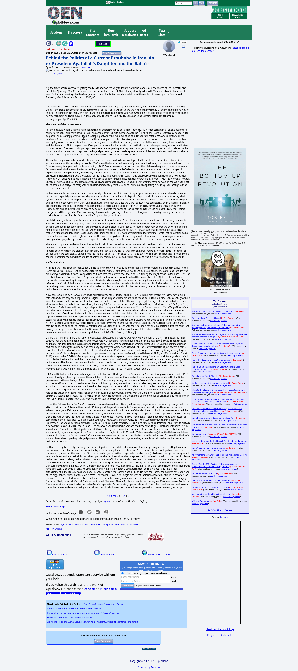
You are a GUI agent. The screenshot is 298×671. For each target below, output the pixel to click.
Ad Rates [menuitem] (144, 32)
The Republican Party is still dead (206, 318)
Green (98, 524)
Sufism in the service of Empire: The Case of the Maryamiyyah (74, 608)
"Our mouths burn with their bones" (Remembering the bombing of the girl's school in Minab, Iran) (216, 326)
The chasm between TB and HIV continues (210, 487)
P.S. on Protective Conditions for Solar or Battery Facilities (216, 353)
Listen (103, 44)
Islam (123, 524)
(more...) (136, 524)
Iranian (117, 524)
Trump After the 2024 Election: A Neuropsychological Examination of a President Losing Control (214, 465)
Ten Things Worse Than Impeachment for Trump (213, 311)
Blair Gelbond (226, 473)
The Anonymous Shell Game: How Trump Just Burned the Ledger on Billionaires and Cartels (217, 409)
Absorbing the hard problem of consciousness (212, 494)
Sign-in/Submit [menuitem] (110, 32)
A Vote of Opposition (201, 501)
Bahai (70, 524)
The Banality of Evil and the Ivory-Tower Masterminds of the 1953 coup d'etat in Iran (83, 613)
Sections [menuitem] (56, 33)
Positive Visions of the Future (204, 473)
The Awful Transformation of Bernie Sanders (211, 480)
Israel (129, 524)
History (105, 524)
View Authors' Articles (159, 554)
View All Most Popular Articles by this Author (103, 604)
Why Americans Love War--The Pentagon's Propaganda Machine (219, 455)
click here (223, 517)
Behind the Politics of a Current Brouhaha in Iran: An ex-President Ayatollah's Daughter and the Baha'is (100, 60)
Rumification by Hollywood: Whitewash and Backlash (70, 617)
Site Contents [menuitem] (92, 32)
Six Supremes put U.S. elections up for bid (210, 383)
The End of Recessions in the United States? (211, 360)
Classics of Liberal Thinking (220, 629)
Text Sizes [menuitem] (161, 32)
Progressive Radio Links (219, 635)
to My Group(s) (54, 529)
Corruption (90, 524)
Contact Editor (107, 554)
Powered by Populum (149, 667)
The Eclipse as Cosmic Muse (204, 376)
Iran (111, 524)
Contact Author (60, 554)
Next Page (112, 495)
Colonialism (79, 524)
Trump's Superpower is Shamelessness (208, 448)
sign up (107, 501)
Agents (64, 524)
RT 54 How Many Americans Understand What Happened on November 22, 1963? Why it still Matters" (218, 400)
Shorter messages (199, 434)
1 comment (87, 67)
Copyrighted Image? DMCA (54, 74)
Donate (89, 589)
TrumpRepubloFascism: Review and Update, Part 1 (214, 418)
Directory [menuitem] (75, 33)
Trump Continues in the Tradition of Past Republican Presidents (219, 441)
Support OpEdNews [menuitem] (128, 32)
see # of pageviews (222, 313)
